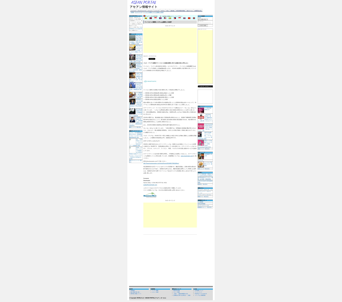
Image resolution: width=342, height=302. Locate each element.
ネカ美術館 (200, 202)
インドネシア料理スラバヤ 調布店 (208, 164)
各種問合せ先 (198, 10)
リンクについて (198, 292)
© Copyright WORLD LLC (137, 298)
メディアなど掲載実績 (200, 295)
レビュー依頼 (155, 292)
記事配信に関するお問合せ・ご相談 (181, 295)
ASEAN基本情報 (180, 10)
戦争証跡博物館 (201, 203)
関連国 (199, 17)
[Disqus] (170, 260)
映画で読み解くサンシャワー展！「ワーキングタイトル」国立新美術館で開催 (205, 136)
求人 (167, 10)
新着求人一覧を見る (202, 184)
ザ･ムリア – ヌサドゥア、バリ (205, 189)
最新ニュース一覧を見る (135, 127)
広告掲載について (199, 290)
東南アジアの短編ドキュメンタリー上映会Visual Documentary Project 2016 (205, 144)
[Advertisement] (170, 40)
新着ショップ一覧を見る (204, 168)
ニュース (133, 10)
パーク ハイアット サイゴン (204, 194)
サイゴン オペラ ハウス (203, 205)
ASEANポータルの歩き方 (201, 293)
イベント (150, 10)
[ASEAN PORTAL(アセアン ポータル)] (144, 4)
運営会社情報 (176, 290)
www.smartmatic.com (187, 156)
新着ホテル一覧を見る (203, 196)
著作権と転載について (136, 293)
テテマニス (200, 160)
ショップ (156, 10)
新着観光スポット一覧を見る (205, 207)
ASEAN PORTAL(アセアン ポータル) (155, 298)
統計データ (190, 10)
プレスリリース (142, 10)
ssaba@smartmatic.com (150, 184)
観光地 (172, 10)
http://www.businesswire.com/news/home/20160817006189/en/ (161, 163)
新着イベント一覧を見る (204, 148)
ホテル (162, 10)
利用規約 (133, 290)
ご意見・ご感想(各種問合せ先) (180, 293)
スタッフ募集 (176, 292)
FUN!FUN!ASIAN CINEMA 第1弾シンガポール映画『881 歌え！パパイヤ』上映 (205, 127)
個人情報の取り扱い (135, 292)
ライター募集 (155, 290)
